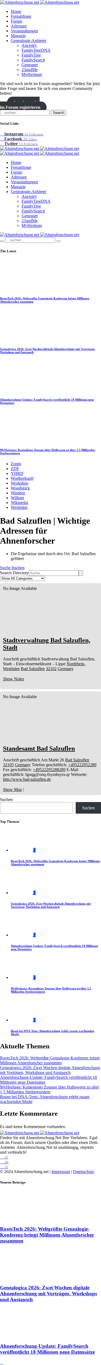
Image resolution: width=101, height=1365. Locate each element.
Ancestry (29, 45)
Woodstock (20, 488)
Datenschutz (83, 1171)
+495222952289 (82, 764)
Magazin (18, 35)
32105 (8, 764)
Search (58, 113)
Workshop (19, 483)
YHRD (17, 473)
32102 (51, 668)
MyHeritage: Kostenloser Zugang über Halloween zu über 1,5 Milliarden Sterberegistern (49, 1089)
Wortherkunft (22, 478)
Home (16, 11)
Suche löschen (12, 567)
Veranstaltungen (24, 31)
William (17, 497)
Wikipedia (19, 502)
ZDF (15, 468)
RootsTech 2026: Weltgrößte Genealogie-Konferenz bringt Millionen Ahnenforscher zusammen (50, 1060)
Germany (66, 668)
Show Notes (13, 679)
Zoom (16, 463)
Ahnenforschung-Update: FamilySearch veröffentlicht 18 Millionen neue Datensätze (47, 1349)
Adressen (19, 26)
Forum (16, 21)
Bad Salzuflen (33, 668)
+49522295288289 (49, 769)
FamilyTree (31, 55)
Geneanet (30, 64)
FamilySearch (33, 60)
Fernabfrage (21, 16)
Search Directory (14, 572)
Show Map (12, 789)
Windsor (18, 493)
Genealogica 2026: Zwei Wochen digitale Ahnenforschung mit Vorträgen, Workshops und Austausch (51, 905)
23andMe (30, 69)
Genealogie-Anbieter (28, 40)
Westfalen (19, 507)
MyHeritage (32, 74)
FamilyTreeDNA (36, 50)
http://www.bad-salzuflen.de (27, 779)
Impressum (60, 1171)
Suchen (6, 799)
